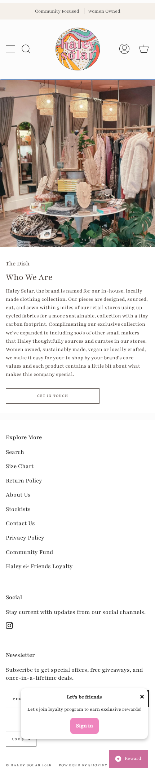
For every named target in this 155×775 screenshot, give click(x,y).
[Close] (142, 697)
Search (15, 452)
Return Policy (24, 481)
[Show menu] (11, 48)
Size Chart (20, 466)
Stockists (18, 509)
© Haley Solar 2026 (29, 765)
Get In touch (52, 395)
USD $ (18, 739)
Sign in (84, 725)
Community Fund (29, 552)
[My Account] (124, 49)
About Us (18, 495)
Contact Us (20, 523)
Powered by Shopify (83, 765)
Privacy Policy (25, 538)
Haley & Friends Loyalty (39, 566)
